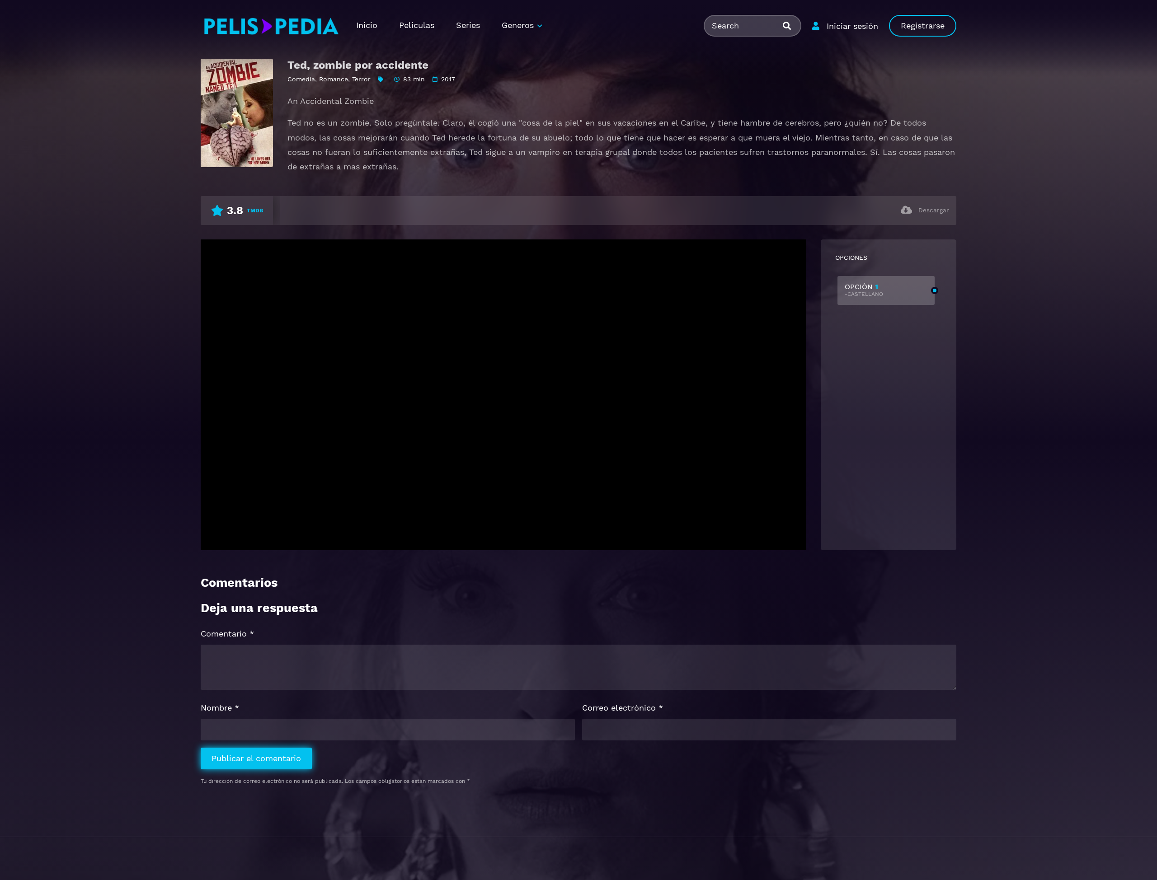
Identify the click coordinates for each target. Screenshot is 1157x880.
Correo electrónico (622, 707)
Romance (333, 79)
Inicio (366, 25)
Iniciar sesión (852, 26)
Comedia (301, 79)
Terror (361, 79)
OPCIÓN (864, 289)
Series (468, 25)
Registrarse (923, 25)
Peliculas (416, 25)
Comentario (227, 633)
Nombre (220, 707)
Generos (518, 25)
